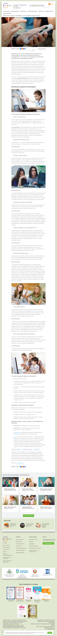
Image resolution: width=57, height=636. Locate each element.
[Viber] (23, 48)
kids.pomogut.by (17, 432)
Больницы (31, 541)
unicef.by (15, 436)
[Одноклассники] (22, 48)
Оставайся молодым (49, 11)
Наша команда (6, 549)
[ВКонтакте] (20, 48)
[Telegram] (25, 48)
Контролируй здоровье (32, 11)
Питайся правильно (15, 11)
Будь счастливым (6, 11)
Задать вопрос (48, 543)
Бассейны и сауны (33, 539)
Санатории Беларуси (33, 546)
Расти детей (41, 11)
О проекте (5, 543)
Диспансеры (32, 543)
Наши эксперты (6, 545)
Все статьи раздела (28, 515)
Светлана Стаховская (42, 48)
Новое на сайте (7, 520)
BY (52, 4)
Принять (49, 632)
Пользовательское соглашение (7, 558)
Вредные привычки (7, 13)
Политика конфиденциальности (7, 554)
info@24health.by (51, 629)
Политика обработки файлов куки (7, 561)
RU (49, 4)
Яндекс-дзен (20, 462)
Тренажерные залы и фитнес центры (33, 551)
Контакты (5, 551)
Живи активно (23, 11)
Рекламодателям (6, 547)
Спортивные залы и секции (35, 548)
